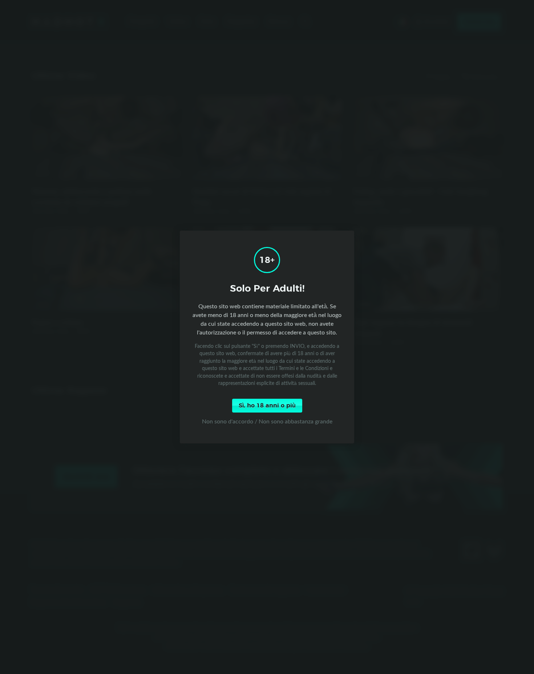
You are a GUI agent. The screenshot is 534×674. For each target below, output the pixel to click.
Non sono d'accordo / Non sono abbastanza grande (267, 421)
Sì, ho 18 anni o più (267, 406)
